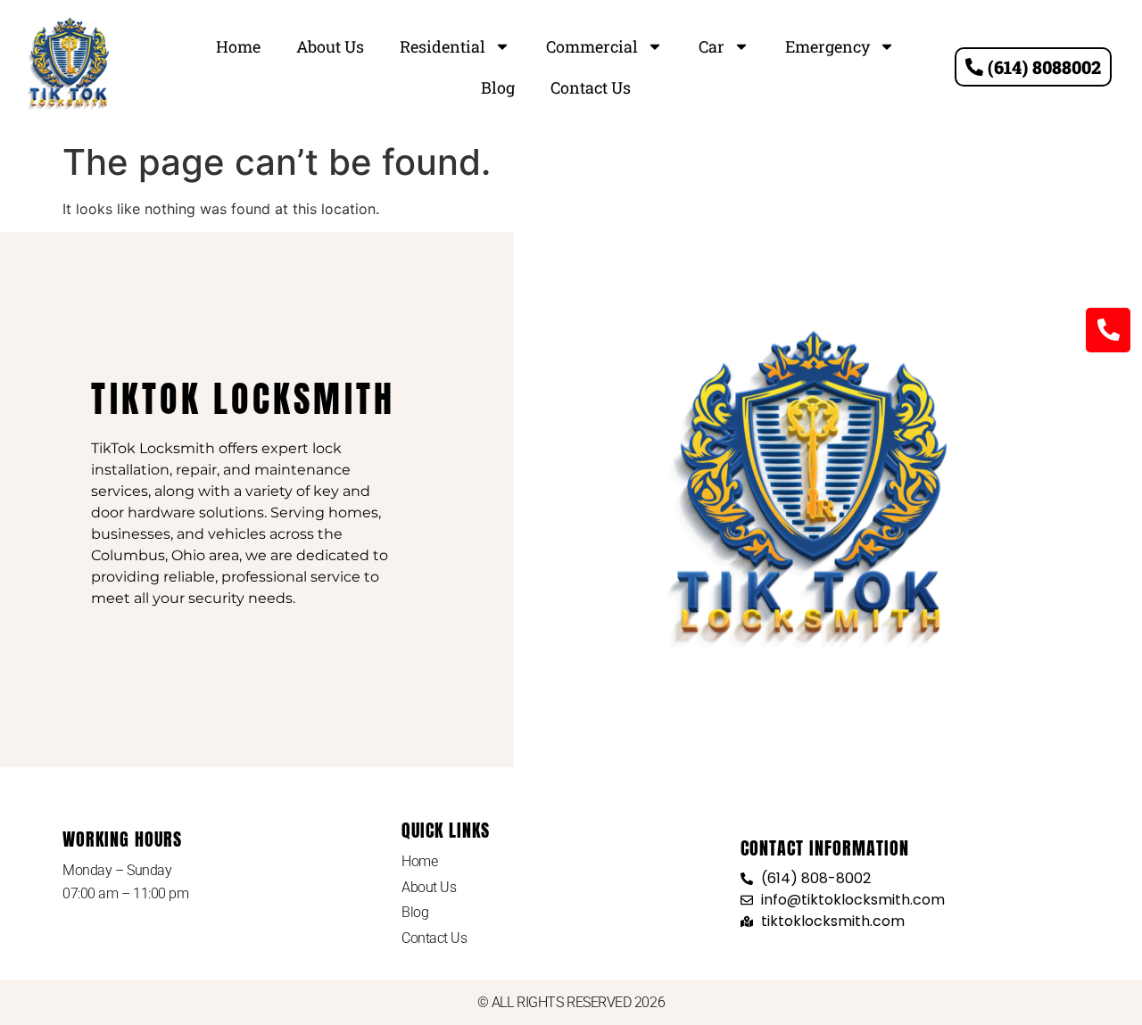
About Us (330, 46)
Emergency (827, 46)
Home (238, 46)
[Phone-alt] (1108, 330)
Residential (442, 46)
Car (711, 46)
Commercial (592, 46)
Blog (498, 87)
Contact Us (590, 87)
